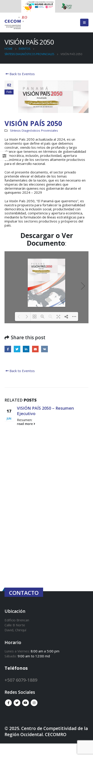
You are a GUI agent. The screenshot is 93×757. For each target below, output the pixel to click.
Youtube (25, 702)
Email (35, 349)
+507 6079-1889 (21, 680)
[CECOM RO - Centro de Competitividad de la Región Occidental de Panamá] (16, 22)
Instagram (34, 702)
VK (44, 349)
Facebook (8, 349)
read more (25, 424)
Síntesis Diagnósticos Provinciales (34, 130)
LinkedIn (26, 349)
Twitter (17, 349)
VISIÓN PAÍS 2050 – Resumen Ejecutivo (45, 410)
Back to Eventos (22, 74)
